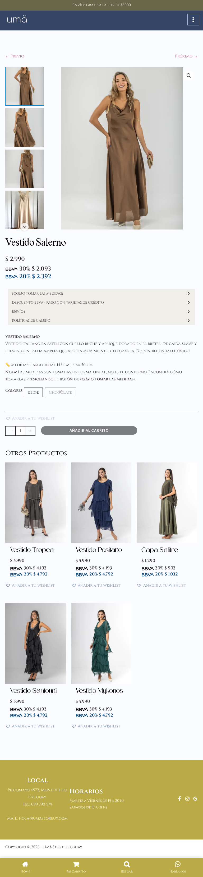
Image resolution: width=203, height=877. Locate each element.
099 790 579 (41, 804)
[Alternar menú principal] (193, 19)
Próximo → (186, 56)
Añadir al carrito (89, 430)
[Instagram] (187, 798)
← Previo (14, 56)
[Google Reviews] (195, 798)
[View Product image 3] (24, 169)
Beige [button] (33, 392)
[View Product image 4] (24, 210)
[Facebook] (179, 798)
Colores (13, 390)
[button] (189, 75)
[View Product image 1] (24, 86)
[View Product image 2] (24, 127)
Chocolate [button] (60, 392)
